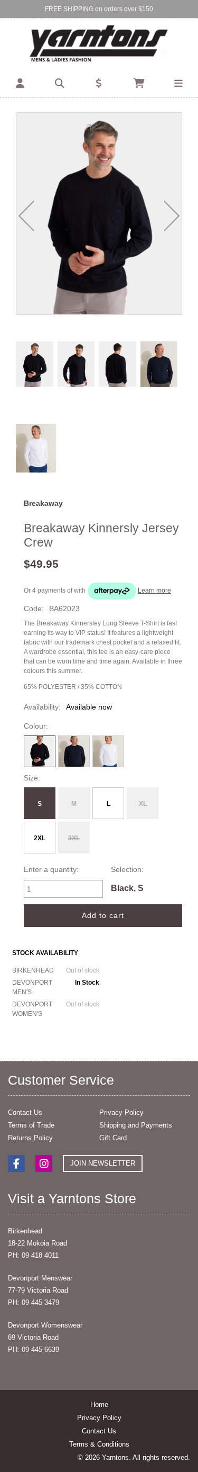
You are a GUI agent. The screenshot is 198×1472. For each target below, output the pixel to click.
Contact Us (25, 1112)
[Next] (172, 216)
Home (99, 1405)
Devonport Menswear (40, 1278)
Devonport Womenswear (45, 1325)
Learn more (154, 590)
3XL (74, 838)
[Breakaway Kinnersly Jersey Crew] (99, 213)
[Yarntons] (99, 44)
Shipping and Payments (135, 1125)
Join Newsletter (102, 1163)
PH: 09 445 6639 (33, 1349)
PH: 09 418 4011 (33, 1255)
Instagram (43, 1163)
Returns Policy (30, 1138)
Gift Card (113, 1138)
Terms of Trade (31, 1125)
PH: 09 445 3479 (33, 1302)
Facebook (16, 1163)
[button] (20, 83)
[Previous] (26, 216)
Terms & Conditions (99, 1444)
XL (143, 803)
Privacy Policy (121, 1112)
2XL (39, 838)
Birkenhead (25, 1231)
